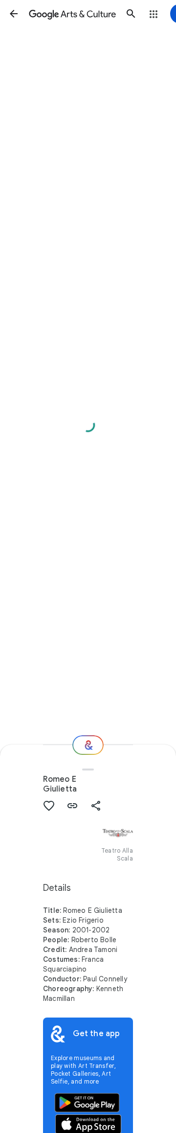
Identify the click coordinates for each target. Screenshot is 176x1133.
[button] (13, 13)
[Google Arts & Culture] (72, 13)
